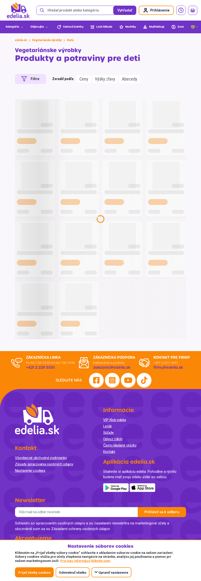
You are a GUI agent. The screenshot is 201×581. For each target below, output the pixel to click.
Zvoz (180, 27)
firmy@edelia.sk (168, 367)
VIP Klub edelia (114, 420)
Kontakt (109, 452)
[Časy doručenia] (181, 10)
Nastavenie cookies (30, 470)
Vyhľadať (124, 10)
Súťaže (108, 432)
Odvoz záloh (113, 439)
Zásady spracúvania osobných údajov (44, 464)
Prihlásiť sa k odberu (161, 512)
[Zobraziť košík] (192, 10)
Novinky (130, 27)
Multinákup (156, 27)
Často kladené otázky (120, 445)
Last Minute (104, 27)
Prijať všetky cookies (34, 572)
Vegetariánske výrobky (47, 40)
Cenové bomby (73, 27)
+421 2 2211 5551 (165, 363)
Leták (107, 426)
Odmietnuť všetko (72, 572)
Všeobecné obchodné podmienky (41, 458)
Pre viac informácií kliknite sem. (85, 561)
